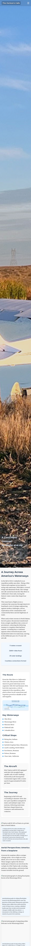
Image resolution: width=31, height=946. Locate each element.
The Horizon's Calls (11, 3)
